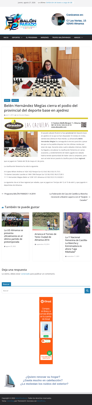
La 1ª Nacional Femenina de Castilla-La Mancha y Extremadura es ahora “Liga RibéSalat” (76, 244)
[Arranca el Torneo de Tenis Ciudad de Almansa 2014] (46, 214)
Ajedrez (7, 100)
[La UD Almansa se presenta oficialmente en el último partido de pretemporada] (15, 214)
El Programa (31, 37)
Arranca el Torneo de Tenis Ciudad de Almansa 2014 (45, 236)
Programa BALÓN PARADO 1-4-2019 (19, 194)
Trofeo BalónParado (61, 37)
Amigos (77, 37)
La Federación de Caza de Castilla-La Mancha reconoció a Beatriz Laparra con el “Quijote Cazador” (68, 197)
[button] (21, 37)
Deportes (16, 37)
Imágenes (45, 37)
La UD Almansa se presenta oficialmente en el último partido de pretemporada (13, 236)
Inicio (6, 37)
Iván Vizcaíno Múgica (22, 115)
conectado (25, 274)
